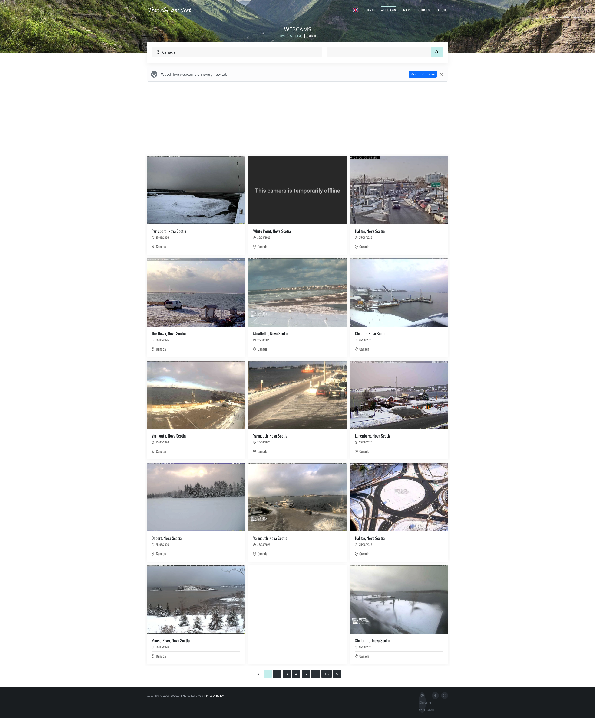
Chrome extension (422, 706)
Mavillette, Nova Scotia (270, 333)
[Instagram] (444, 695)
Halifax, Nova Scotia (370, 231)
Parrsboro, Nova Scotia (169, 231)
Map (406, 9)
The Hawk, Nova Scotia (169, 333)
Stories (423, 9)
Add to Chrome (423, 74)
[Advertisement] (297, 117)
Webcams (388, 9)
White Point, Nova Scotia (272, 231)
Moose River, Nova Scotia (171, 640)
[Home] (173, 9)
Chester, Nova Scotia (370, 333)
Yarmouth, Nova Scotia (169, 436)
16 (326, 673)
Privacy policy (215, 696)
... (315, 673)
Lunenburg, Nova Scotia (372, 436)
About (442, 9)
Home (369, 9)
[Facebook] (435, 695)
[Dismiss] (441, 74)
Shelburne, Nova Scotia (372, 640)
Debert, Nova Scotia (167, 538)
